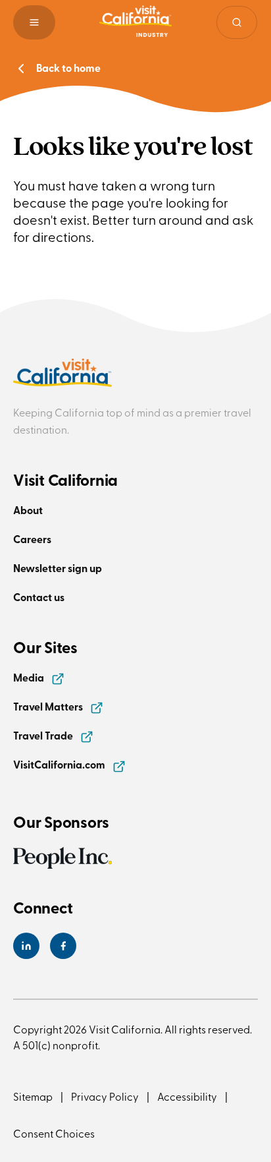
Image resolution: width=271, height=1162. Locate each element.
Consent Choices (54, 1133)
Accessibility (187, 1096)
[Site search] (237, 22)
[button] (34, 22)
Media (29, 677)
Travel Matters (49, 706)
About (28, 509)
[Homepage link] (135, 22)
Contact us (38, 596)
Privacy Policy (105, 1096)
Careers (32, 538)
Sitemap (33, 1096)
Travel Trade (44, 735)
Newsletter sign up (57, 567)
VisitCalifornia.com (60, 764)
